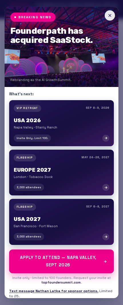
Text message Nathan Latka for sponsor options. (53, 291)
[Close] (110, 15)
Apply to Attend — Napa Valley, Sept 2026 (58, 261)
